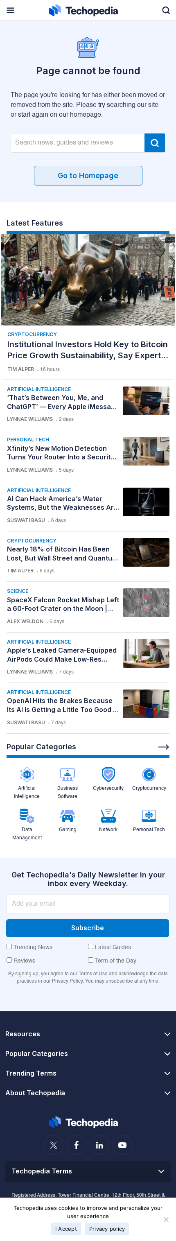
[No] (166, 1219)
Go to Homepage (88, 175)
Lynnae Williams (30, 419)
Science (17, 591)
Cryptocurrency (32, 334)
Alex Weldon (25, 621)
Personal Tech (28, 439)
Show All (163, 747)
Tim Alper (20, 369)
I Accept (66, 1228)
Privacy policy (107, 1228)
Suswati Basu (26, 520)
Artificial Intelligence (39, 389)
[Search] (154, 142)
